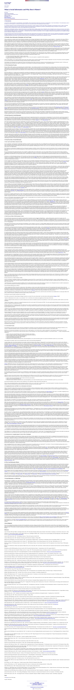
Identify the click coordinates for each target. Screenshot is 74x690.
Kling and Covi (60, 252)
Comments (33, 684)
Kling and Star (34, 473)
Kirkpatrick (22, 187)
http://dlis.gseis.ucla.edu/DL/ (30, 482)
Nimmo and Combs (57, 46)
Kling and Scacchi (52, 455)
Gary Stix (65, 238)
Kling (46, 447)
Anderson (37, 119)
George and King (23, 132)
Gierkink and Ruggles (20, 190)
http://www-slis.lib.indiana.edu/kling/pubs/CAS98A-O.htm (18, 625)
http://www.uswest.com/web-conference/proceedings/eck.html (53, 562)
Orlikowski (65, 161)
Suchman (48, 227)
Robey (52, 200)
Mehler (35, 157)
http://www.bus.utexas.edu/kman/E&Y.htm (54, 551)
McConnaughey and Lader (48, 405)
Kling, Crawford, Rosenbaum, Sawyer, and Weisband (54, 468)
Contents (38, 682)
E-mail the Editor (39, 684)
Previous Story (35, 683)
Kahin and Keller (45, 119)
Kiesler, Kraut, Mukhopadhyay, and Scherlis (14, 423)
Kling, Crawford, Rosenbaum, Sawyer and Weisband (48, 516)
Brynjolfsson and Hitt (65, 108)
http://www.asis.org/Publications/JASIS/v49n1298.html (21, 620)
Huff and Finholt (46, 498)
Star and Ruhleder (44, 455)
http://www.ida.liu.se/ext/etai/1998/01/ (49, 651)
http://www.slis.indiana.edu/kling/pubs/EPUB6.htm (42, 615)
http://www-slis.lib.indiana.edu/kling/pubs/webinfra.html (56, 600)
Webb (27, 84)
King (31, 99)
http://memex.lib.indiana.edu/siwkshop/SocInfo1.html (12, 502)
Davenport (12, 190)
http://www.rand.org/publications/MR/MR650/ (15, 534)
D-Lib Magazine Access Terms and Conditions (37, 687)
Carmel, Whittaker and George (49, 345)
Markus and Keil (52, 201)
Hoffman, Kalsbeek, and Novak (25, 404)
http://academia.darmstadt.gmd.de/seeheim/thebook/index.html (45, 618)
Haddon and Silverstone (8, 460)
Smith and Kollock (64, 498)
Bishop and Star (27, 473)
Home (36, 684)
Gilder (43, 91)
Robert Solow (42, 78)
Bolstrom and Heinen (37, 345)
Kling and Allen (40, 468)
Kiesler (57, 498)
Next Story (39, 683)
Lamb (48, 200)
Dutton (40, 498)
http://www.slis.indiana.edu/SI (21, 519)
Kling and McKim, (43, 471)
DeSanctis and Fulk (9, 499)
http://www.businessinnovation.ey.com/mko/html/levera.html (14, 567)
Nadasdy (55, 296)
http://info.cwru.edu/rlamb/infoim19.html (59, 626)
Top (35, 682)
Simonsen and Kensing (12, 345)
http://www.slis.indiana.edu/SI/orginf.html (51, 602)
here (7, 677)
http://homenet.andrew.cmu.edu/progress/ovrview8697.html (22, 591)
